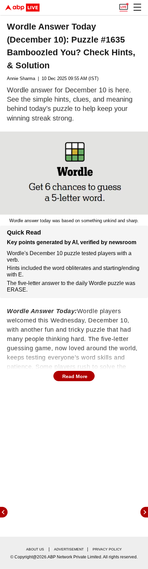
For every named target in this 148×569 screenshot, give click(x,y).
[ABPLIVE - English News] (22, 7)
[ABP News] (144, 512)
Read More (74, 376)
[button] (137, 7)
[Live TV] (123, 5)
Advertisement (69, 549)
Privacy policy (107, 549)
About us (35, 549)
